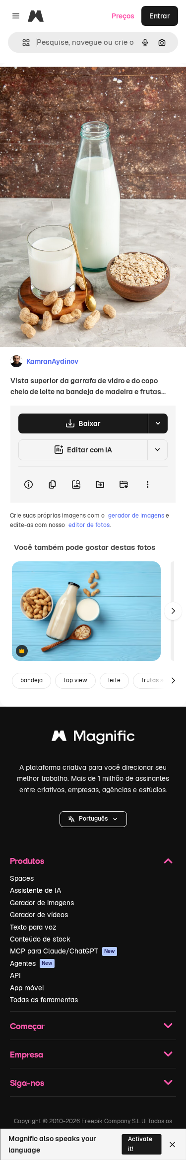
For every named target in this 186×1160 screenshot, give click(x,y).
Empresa (26, 1054)
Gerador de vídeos (39, 914)
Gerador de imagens (42, 902)
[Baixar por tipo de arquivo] (158, 423)
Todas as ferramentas (44, 999)
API (15, 975)
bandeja (31, 680)
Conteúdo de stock (40, 939)
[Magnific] (93, 738)
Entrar (159, 15)
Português (93, 819)
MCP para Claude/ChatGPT (62, 951)
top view (75, 680)
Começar (27, 1026)
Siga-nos (27, 1082)
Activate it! (140, 1144)
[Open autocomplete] (22, 42)
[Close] (172, 1145)
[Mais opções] (147, 485)
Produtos (27, 860)
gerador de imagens (136, 516)
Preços (123, 15)
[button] (93, 819)
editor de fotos (89, 525)
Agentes (31, 963)
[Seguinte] (173, 611)
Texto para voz (33, 927)
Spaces (22, 878)
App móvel (27, 987)
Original (63, 85)
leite (114, 680)
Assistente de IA (35, 890)
